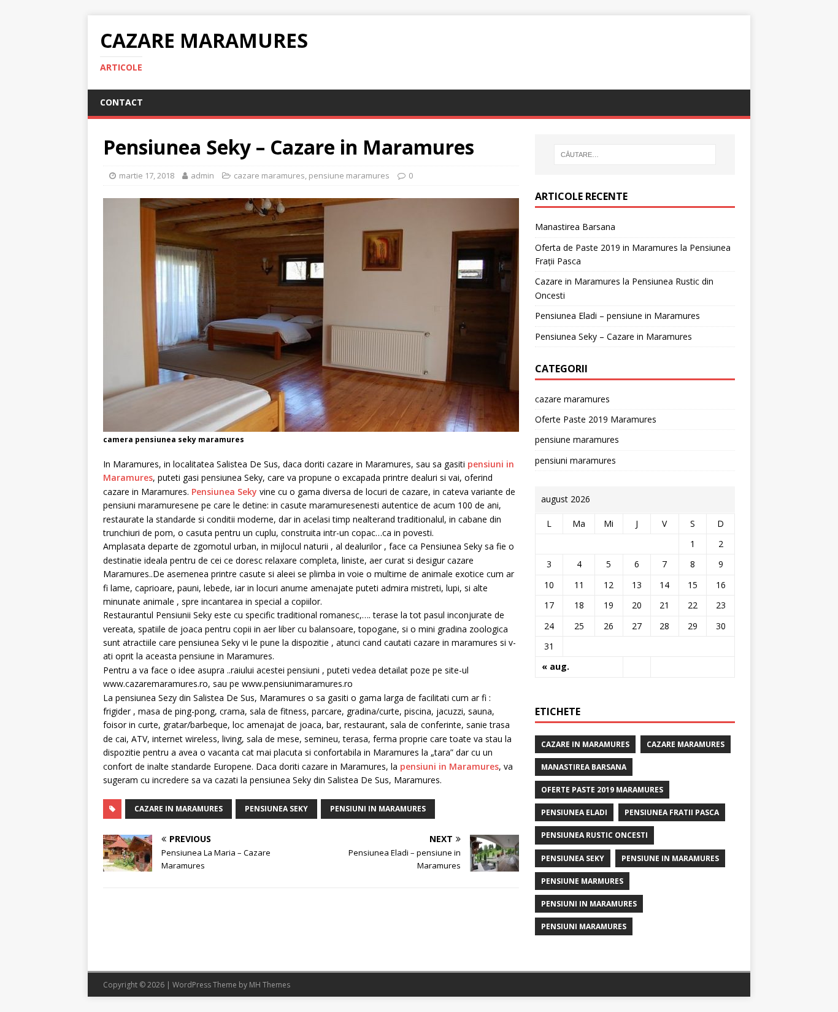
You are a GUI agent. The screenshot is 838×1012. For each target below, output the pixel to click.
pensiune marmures (582, 881)
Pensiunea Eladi (574, 812)
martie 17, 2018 (146, 175)
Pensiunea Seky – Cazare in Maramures (613, 336)
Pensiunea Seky (224, 491)
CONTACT (121, 102)
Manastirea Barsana (575, 226)
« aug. (555, 666)
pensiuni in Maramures (449, 766)
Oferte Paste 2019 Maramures (595, 419)
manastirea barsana (583, 767)
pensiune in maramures (670, 858)
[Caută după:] (635, 154)
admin (202, 175)
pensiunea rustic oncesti (594, 835)
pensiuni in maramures (378, 808)
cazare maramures (269, 175)
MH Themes (269, 984)
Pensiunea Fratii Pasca (672, 812)
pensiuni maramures (575, 460)
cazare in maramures (178, 808)
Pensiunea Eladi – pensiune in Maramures (617, 315)
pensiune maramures (349, 175)
